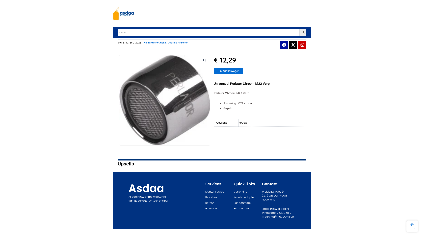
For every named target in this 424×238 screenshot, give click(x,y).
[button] (205, 60)
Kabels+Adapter (244, 197)
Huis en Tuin (241, 208)
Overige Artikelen (178, 42)
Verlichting (240, 192)
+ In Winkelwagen (228, 71)
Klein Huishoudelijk (155, 42)
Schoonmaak (242, 203)
